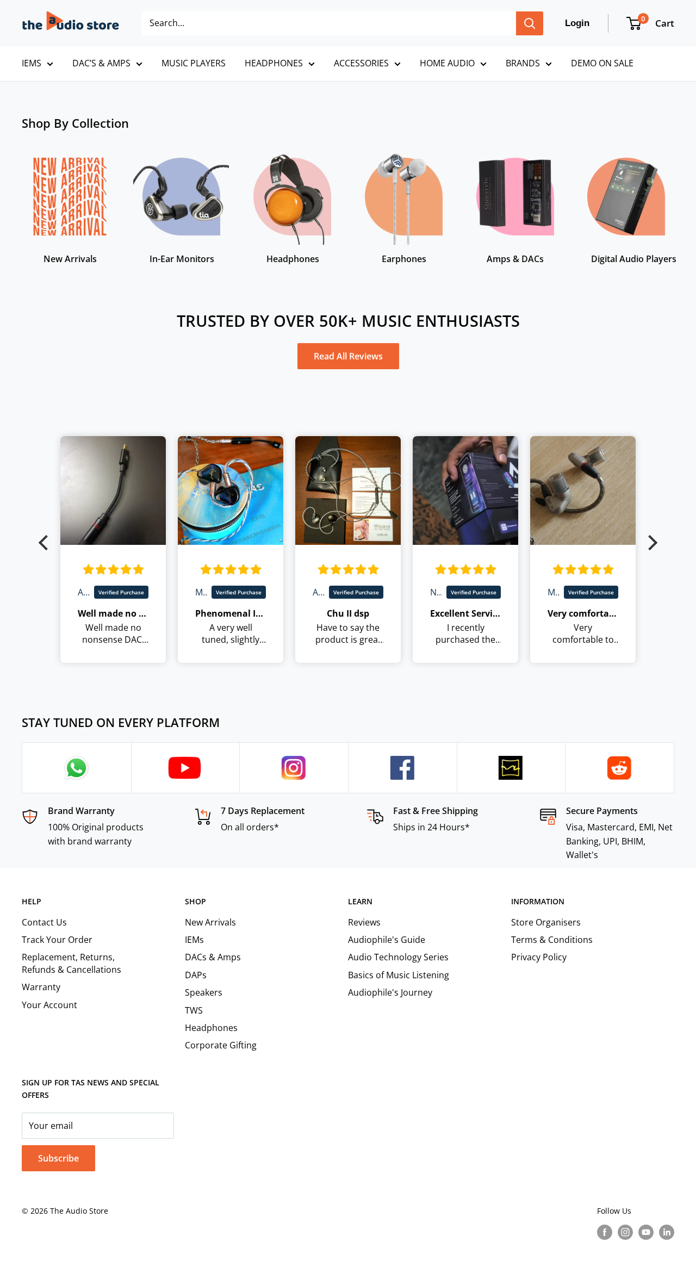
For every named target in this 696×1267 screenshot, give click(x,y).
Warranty (41, 987)
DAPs (196, 975)
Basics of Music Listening (398, 975)
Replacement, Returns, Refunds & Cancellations (71, 963)
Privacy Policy (539, 957)
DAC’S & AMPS (101, 63)
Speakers (203, 992)
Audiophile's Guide (386, 940)
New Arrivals (210, 922)
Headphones (211, 1028)
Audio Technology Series (398, 957)
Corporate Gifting (221, 1045)
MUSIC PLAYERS (193, 63)
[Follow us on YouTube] (646, 1232)
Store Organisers (546, 922)
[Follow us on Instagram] (625, 1232)
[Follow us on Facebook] (604, 1232)
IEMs (194, 940)
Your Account (49, 1005)
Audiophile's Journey (390, 992)
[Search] (529, 23)
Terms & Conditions (552, 940)
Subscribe (58, 1158)
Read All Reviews (348, 356)
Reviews (364, 922)
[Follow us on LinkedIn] (666, 1232)
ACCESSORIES (361, 63)
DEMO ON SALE (602, 63)
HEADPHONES (274, 63)
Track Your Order (57, 940)
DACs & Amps (213, 957)
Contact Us (44, 922)
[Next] (673, 202)
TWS (194, 1010)
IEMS (31, 63)
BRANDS (523, 63)
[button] (46, 542)
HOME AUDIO (447, 63)
